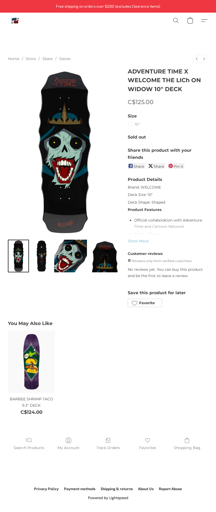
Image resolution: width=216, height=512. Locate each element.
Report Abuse (170, 488)
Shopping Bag (187, 447)
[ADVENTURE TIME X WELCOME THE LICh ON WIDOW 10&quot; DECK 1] (41, 256)
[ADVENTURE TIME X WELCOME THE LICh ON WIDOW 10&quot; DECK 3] (105, 256)
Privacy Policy (46, 488)
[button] (15, 20)
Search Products (29, 447)
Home (13, 58)
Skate (47, 58)
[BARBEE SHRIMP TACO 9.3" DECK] (31, 362)
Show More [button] (138, 241)
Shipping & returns (117, 488)
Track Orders (108, 447)
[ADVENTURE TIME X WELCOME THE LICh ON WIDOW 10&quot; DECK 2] (70, 256)
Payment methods (79, 488)
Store (31, 58)
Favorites (147, 447)
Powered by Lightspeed (108, 497)
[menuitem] (196, 59)
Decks (65, 58)
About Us (146, 488)
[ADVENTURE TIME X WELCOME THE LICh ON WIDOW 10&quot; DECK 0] (18, 256)
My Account (68, 447)
